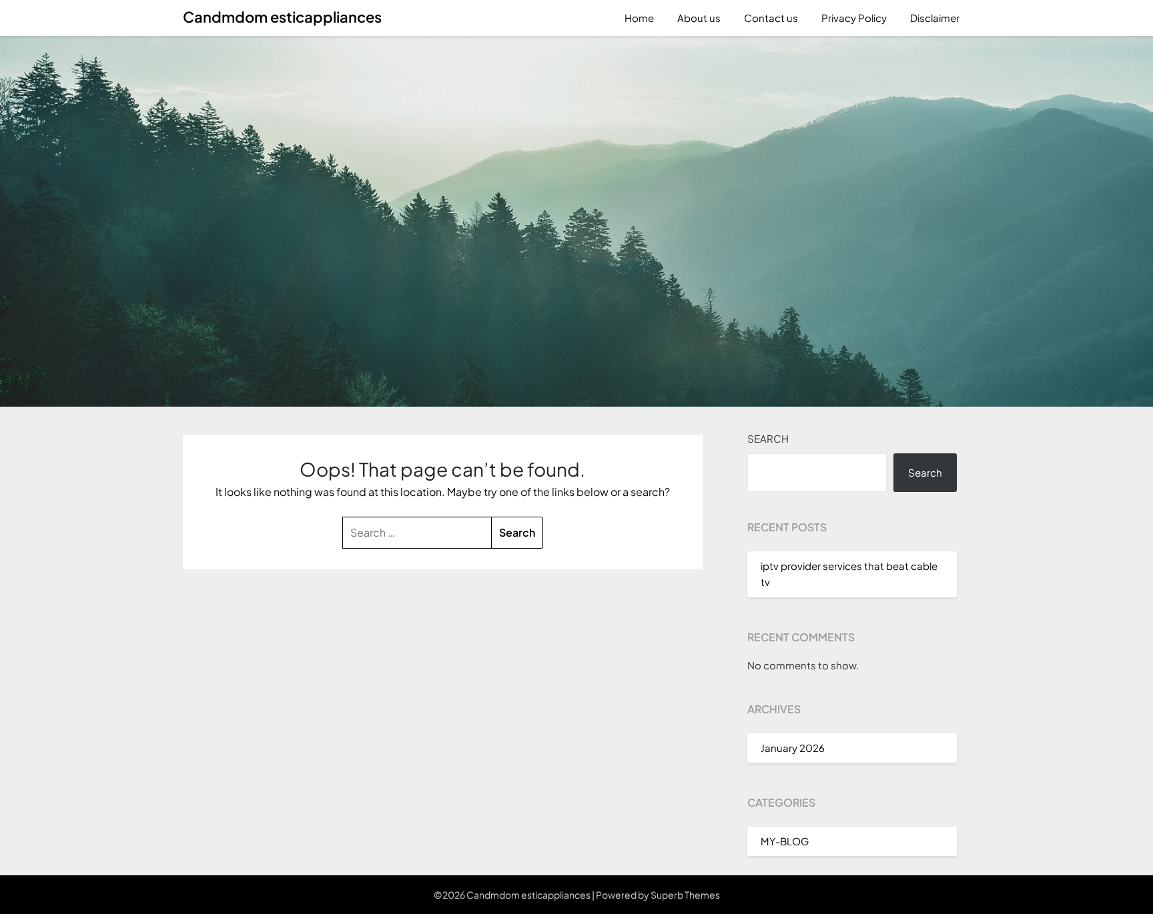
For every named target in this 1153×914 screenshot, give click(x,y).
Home (639, 17)
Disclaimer (934, 17)
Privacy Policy (854, 17)
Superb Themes (685, 895)
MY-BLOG (785, 841)
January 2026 (793, 747)
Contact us (771, 17)
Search (768, 438)
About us (699, 17)
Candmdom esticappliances (282, 16)
